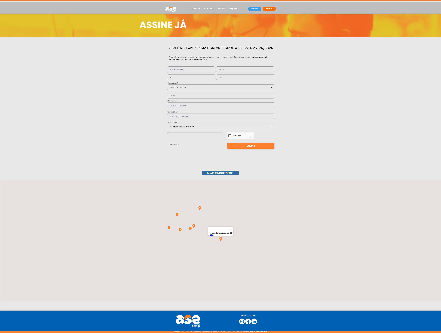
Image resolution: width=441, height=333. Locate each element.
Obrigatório (172, 83)
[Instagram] (242, 321)
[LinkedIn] (254, 321)
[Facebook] (248, 321)
